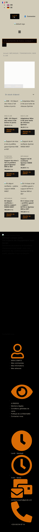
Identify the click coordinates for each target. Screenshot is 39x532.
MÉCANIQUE (14, 53)
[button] (19, 32)
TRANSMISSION (25, 53)
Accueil (5, 53)
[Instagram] (19, 331)
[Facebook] (19, 291)
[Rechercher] (4, 45)
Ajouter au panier (10, 130)
